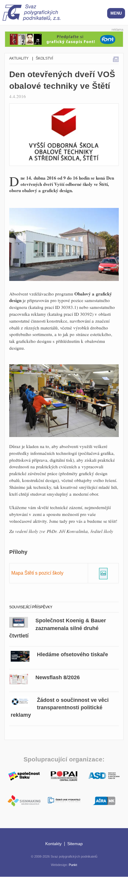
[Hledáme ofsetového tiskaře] (20, 655)
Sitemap (75, 843)
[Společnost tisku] (24, 775)
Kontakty (53, 843)
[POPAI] (64, 775)
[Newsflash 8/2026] (18, 678)
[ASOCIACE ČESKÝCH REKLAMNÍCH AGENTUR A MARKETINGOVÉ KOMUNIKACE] (104, 800)
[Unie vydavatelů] (64, 800)
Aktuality (19, 58)
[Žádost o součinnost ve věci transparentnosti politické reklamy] (20, 701)
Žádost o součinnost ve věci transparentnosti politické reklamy (60, 707)
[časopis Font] (64, 38)
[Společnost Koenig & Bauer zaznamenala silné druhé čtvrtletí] (18, 621)
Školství (44, 58)
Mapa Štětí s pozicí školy (37, 573)
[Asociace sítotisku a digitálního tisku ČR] (104, 776)
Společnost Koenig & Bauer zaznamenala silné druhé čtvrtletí (57, 628)
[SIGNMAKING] (24, 800)
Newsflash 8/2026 (57, 677)
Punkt (73, 865)
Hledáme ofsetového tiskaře (72, 654)
